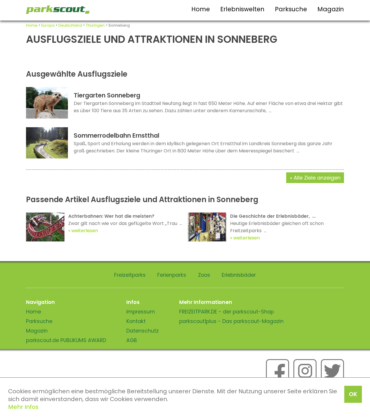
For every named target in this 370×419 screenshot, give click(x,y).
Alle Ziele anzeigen (317, 177)
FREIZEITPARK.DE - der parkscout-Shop (226, 311)
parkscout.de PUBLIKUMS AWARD (66, 340)
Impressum (140, 311)
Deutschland (70, 25)
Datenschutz (142, 330)
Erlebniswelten (242, 9)
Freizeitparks (130, 275)
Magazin (330, 9)
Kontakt (136, 321)
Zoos (204, 275)
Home (200, 9)
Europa (48, 25)
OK (353, 394)
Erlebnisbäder (239, 275)
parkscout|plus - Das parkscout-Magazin (231, 321)
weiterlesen (84, 230)
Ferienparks (171, 275)
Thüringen (95, 25)
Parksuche (291, 9)
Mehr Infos (23, 407)
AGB (131, 340)
